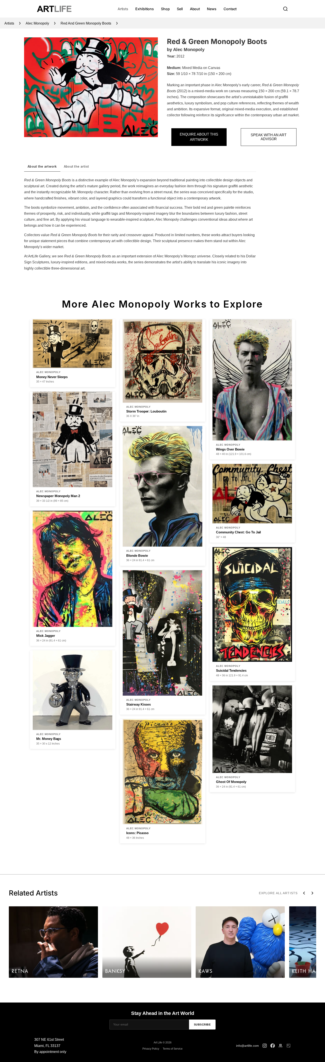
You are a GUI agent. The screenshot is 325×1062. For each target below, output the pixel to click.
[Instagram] (264, 1045)
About (195, 9)
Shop (165, 9)
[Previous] (304, 893)
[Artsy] (288, 1045)
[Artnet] (280, 1045)
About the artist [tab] (76, 166)
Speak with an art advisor (269, 137)
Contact (230, 9)
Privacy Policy (150, 1048)
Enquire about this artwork (199, 137)
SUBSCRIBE (202, 1024)
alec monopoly (37, 23)
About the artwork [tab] (42, 166)
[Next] (312, 893)
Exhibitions (144, 9)
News (211, 9)
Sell (180, 9)
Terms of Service (173, 1048)
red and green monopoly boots (86, 23)
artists (9, 23)
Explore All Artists (278, 893)
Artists (123, 9)
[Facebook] (272, 1045)
